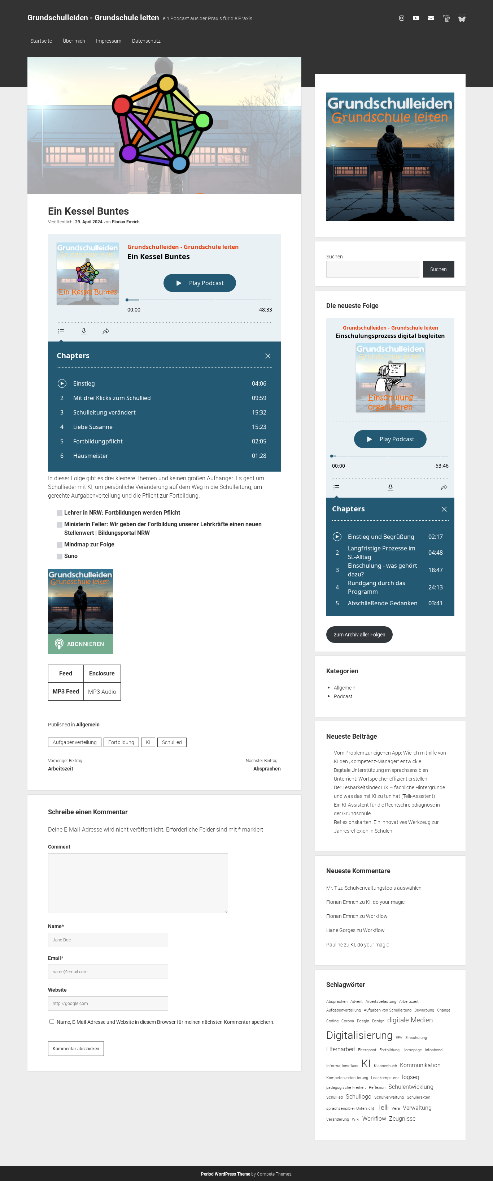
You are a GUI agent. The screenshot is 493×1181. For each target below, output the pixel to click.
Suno (71, 556)
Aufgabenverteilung (75, 742)
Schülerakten (418, 1097)
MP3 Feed (66, 691)
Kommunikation (420, 1065)
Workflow (377, 915)
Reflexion (377, 1087)
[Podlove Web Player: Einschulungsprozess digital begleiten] (390, 467)
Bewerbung (424, 1010)
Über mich (74, 40)
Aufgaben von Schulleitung (387, 1010)
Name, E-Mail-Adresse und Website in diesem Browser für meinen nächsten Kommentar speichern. (166, 1022)
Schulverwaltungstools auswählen (383, 887)
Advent (356, 1001)
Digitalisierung (359, 1035)
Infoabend (433, 1049)
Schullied (172, 742)
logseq (410, 1077)
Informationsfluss (342, 1065)
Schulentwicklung (410, 1087)
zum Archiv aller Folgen (359, 634)
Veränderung (337, 1119)
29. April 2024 (88, 221)
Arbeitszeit (60, 769)
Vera (396, 1108)
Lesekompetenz (385, 1077)
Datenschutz (146, 40)
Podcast (343, 696)
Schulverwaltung (389, 1097)
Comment (59, 847)
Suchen (334, 256)
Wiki (355, 1119)
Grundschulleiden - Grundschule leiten (93, 17)
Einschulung (416, 1037)
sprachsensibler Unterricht (350, 1108)
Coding (332, 1020)
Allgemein (88, 724)
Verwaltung (417, 1108)
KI (148, 742)
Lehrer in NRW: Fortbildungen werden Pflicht (122, 512)
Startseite (41, 40)
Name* (56, 926)
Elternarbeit (340, 1049)
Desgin (363, 1020)
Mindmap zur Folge (89, 544)
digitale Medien (410, 1020)
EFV (399, 1037)
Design (378, 1020)
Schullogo (358, 1096)
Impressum (108, 40)
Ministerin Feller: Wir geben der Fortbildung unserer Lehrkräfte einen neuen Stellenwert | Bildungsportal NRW (163, 528)
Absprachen (267, 769)
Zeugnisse (402, 1118)
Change (443, 1010)
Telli (383, 1107)
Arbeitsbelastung (381, 1001)
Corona (347, 1020)
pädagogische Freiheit (346, 1087)
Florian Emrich (126, 221)
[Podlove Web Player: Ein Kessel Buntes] (164, 353)
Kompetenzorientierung (347, 1077)
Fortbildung (121, 742)
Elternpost (367, 1049)
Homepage (412, 1049)
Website (57, 990)
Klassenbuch (385, 1065)
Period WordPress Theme (225, 1174)
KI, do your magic (385, 901)
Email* (55, 958)
